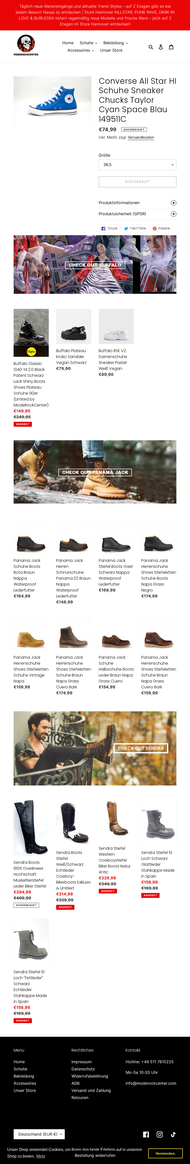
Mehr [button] (40, 1156)
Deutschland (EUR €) (38, 1134)
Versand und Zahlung (91, 1090)
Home (19, 1061)
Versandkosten (141, 137)
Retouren (79, 1097)
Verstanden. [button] (166, 1153)
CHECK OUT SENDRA (141, 748)
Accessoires (25, 1083)
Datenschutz (83, 1068)
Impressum (81, 1061)
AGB (75, 1083)
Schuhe (20, 1068)
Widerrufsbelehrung (89, 1076)
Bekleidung (24, 1076)
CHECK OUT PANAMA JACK (95, 472)
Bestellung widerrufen (95, 1155)
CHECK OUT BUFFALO (95, 265)
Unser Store (25, 1090)
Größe (104, 155)
